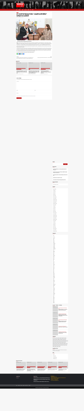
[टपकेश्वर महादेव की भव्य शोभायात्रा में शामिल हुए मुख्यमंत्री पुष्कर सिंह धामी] (63, 365)
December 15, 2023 (20, 17)
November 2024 (55, 216)
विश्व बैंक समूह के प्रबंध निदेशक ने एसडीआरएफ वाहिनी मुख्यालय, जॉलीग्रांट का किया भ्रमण (60, 175)
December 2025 (55, 199)
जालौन (53, 268)
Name (17, 90)
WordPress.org (55, 358)
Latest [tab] (54, 305)
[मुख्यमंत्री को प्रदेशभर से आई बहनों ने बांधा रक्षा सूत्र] (53, 365)
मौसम (66, 343)
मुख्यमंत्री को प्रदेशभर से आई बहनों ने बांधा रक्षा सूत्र (57, 177)
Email (35, 90)
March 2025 (54, 211)
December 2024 (55, 215)
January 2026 (54, 198)
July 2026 (54, 190)
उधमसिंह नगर (59, 339)
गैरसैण (24, 68)
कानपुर (53, 252)
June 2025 (54, 207)
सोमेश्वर (54, 297)
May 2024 (54, 224)
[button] (67, 9)
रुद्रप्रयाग (54, 293)
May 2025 (54, 208)
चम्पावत (53, 267)
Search (54, 161)
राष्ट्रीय (22, 9)
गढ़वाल (23, 68)
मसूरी (20, 69)
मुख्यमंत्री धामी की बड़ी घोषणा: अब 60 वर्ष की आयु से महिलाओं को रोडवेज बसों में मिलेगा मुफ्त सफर (22, 72)
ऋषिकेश (54, 251)
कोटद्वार (53, 256)
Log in (54, 354)
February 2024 (54, 228)
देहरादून (18, 69)
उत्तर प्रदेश (25, 9)
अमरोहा (53, 238)
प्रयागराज (54, 277)
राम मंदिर (54, 289)
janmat (17, 17)
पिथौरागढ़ (54, 276)
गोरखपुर (54, 264)
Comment (18, 81)
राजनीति (28, 9)
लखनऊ (54, 294)
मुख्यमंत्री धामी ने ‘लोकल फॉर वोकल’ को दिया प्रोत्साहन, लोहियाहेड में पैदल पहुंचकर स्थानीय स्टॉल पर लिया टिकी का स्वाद (34, 72)
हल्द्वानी (53, 301)
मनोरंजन (32, 9)
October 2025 (54, 202)
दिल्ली (17, 69)
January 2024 (54, 229)
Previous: (25, 57)
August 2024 (54, 220)
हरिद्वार (55, 346)
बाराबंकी (54, 280)
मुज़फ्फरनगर (54, 284)
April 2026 (54, 194)
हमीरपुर (53, 298)
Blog (53, 235)
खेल (30, 9)
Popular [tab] (57, 305)
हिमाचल (53, 302)
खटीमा (53, 259)
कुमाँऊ (21, 68)
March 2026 (54, 195)
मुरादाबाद (54, 285)
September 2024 (55, 219)
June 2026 (54, 191)
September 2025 (55, 203)
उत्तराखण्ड (19, 68)
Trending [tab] (60, 305)
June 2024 (54, 223)
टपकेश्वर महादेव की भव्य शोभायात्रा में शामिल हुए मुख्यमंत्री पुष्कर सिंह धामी (59, 179)
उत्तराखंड (19, 9)
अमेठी (53, 239)
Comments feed (55, 357)
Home (17, 9)
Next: (45, 57)
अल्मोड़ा (53, 242)
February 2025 (54, 212)
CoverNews (44, 387)
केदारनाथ (54, 255)
